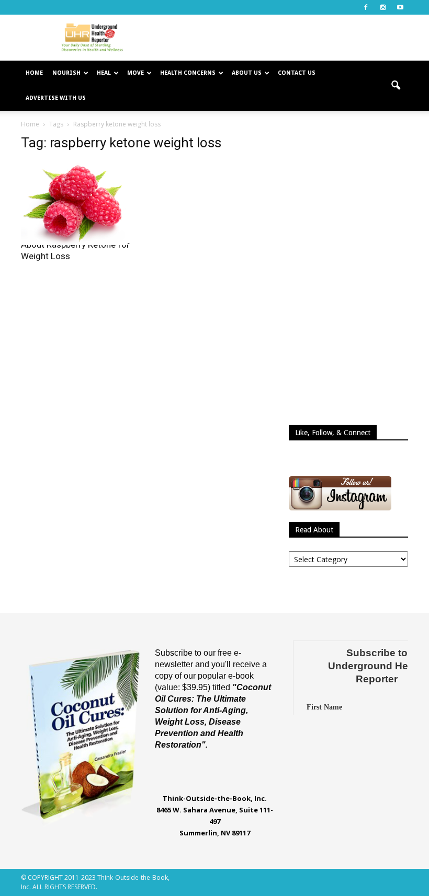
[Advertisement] (285, 37)
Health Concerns (188, 72)
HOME (34, 72)
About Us (247, 72)
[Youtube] (400, 7)
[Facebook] (366, 7)
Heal (104, 72)
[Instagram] (383, 7)
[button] (395, 85)
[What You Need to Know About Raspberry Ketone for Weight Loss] (80, 203)
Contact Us (296, 72)
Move (135, 72)
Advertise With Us (56, 98)
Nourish (66, 72)
